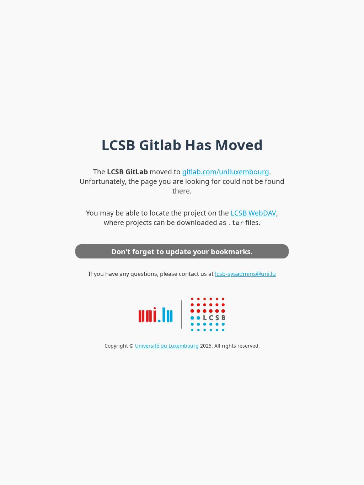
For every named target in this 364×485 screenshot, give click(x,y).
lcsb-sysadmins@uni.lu (245, 274)
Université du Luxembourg (167, 345)
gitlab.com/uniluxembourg (225, 171)
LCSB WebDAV (253, 213)
